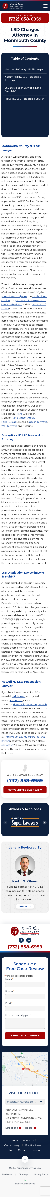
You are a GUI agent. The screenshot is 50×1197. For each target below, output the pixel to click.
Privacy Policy (41, 1174)
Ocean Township (38, 422)
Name (9, 979)
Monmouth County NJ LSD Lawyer (24, 69)
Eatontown (16, 700)
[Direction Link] (25, 1053)
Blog (10, 1150)
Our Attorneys (12, 1145)
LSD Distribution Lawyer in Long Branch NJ (23, 90)
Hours (28, 1128)
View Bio (24, 906)
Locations (37, 1150)
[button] (45, 823)
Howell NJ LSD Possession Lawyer (24, 99)
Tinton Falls (19, 704)
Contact (22, 1150)
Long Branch (19, 418)
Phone (9, 991)
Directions (11, 1128)
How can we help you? (18, 1015)
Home (15, 1140)
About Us (28, 1140)
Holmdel (12, 422)
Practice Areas (33, 1145)
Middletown (18, 696)
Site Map (23, 1174)
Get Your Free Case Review (25, 790)
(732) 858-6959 (25, 780)
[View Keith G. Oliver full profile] (25, 856)
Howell (19, 414)
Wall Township (9, 426)
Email (8, 1003)
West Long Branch (36, 704)
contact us (7, 745)
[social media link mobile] (21, 940)
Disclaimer (7, 1174)
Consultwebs (28, 1183)
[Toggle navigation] (45, 6)
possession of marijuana (14, 296)
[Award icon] (25, 815)
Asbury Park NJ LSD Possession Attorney (23, 79)
